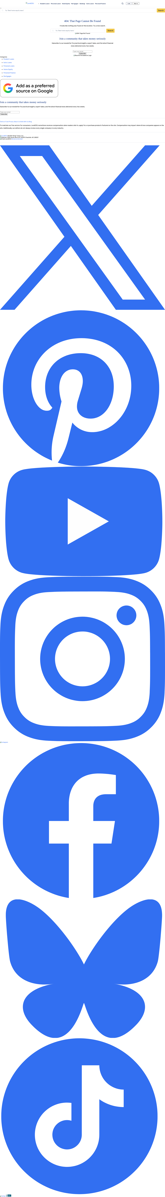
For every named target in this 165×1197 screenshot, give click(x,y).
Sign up (136, 3)
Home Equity (66, 3)
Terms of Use (4, 121)
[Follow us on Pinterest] (82, 466)
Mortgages (74, 3)
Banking (82, 3)
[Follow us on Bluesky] (82, 1037)
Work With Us (24, 121)
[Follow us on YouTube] (82, 576)
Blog (30, 121)
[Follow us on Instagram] (82, 741)
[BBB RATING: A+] (9, 1196)
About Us (17, 121)
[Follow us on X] (82, 309)
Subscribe (82, 53)
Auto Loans (89, 3)
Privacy (11, 121)
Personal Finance (100, 3)
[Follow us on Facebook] (82, 898)
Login (128, 3)
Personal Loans (55, 3)
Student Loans (44, 3)
